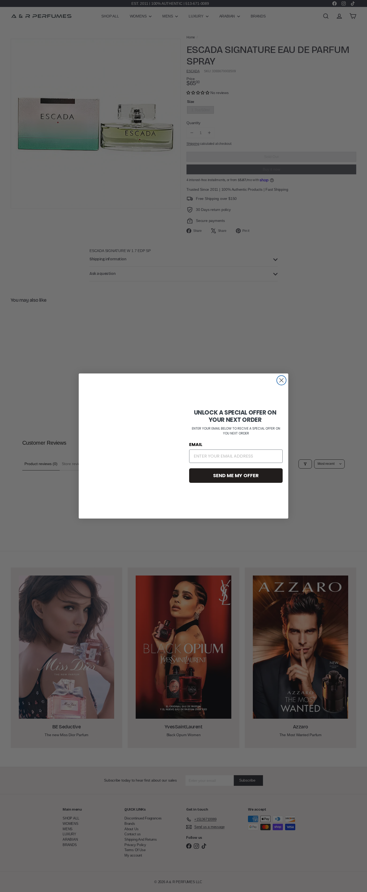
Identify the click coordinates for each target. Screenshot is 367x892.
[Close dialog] (281, 380)
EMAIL (195, 444)
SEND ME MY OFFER (236, 475)
